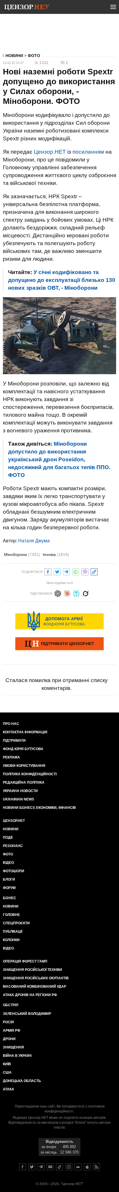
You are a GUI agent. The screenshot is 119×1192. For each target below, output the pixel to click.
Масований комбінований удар (34, 987)
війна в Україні (17, 1056)
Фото (34, 55)
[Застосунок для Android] (78, 1166)
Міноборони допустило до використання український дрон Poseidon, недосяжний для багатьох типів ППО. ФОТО (59, 459)
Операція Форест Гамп (25, 961)
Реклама (11, 757)
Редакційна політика (23, 782)
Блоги (9, 879)
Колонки (11, 940)
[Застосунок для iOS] (87, 1166)
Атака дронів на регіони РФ (30, 995)
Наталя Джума (34, 540)
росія (8, 1022)
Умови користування (24, 766)
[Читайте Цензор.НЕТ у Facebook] (22, 1166)
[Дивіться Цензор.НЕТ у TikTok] (59, 1166)
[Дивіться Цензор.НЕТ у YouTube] (50, 1166)
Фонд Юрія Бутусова (23, 749)
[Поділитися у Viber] (84, 571)
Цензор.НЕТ (50, 152)
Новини (14, 55)
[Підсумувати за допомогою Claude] (67, 592)
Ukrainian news (18, 799)
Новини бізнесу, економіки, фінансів (39, 808)
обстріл (10, 1005)
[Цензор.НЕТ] (26, 8)
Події (7, 837)
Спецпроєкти (16, 923)
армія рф (11, 1030)
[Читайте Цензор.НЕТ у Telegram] (41, 1166)
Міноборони (22, 554)
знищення (13, 1047)
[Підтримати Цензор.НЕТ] (59, 644)
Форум (9, 888)
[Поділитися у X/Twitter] (57, 571)
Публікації (12, 932)
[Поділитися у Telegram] (66, 571)
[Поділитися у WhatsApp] (75, 571)
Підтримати (14, 741)
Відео (8, 863)
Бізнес (9, 898)
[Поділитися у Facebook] (47, 571)
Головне (11, 915)
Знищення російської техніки (32, 970)
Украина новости (20, 791)
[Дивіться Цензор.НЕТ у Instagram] (68, 1166)
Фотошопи (13, 871)
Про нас (11, 724)
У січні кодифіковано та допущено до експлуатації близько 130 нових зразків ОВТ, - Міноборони (61, 280)
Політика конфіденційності (30, 774)
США (7, 1072)
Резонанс (13, 846)
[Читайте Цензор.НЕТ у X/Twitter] (31, 1166)
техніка (55, 554)
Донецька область (22, 1081)
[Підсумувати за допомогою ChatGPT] (57, 592)
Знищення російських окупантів (36, 978)
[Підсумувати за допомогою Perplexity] (76, 592)
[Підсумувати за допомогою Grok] (85, 592)
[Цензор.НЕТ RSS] (96, 1166)
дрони (9, 1039)
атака (8, 1089)
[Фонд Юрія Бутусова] (59, 621)
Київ (7, 1064)
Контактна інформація (25, 732)
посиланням (88, 152)
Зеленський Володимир (27, 1014)
